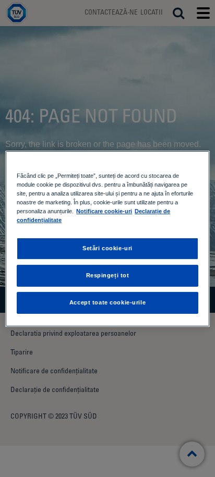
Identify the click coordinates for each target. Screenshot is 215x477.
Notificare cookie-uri (104, 211)
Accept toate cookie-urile (107, 302)
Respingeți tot (107, 275)
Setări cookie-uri (107, 248)
